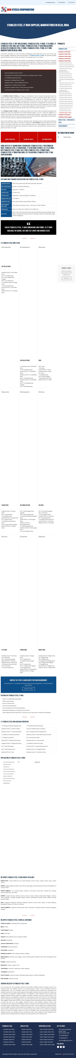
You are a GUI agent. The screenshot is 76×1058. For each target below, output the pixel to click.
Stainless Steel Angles (65, 117)
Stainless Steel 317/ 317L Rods (66, 83)
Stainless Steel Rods (64, 61)
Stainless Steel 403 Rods (65, 88)
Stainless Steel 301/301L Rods (66, 66)
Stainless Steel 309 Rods (65, 74)
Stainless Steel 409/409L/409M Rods (64, 91)
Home (32, 29)
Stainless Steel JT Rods (37, 55)
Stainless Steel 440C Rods (66, 105)
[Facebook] (61, 1047)
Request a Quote (28, 688)
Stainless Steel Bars (64, 115)
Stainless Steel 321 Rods (65, 84)
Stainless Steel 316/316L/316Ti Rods (66, 80)
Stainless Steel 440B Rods (66, 103)
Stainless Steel (62, 49)
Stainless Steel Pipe (64, 52)
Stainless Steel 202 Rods (65, 63)
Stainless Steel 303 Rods (65, 68)
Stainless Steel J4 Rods (65, 111)
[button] (74, 9)
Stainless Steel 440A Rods (66, 101)
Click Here (66, 278)
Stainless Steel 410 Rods (65, 94)
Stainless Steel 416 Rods (65, 95)
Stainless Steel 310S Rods (65, 77)
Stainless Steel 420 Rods (65, 97)
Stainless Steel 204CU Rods (66, 65)
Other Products (62, 126)
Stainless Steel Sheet (64, 56)
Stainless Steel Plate (64, 58)
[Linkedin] (58, 1047)
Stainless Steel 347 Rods (65, 86)
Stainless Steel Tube (64, 54)
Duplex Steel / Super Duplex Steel (66, 121)
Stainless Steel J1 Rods (65, 109)
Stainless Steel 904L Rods (65, 107)
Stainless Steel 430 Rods (65, 99)
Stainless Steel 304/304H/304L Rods (63, 71)
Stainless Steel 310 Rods (65, 75)
